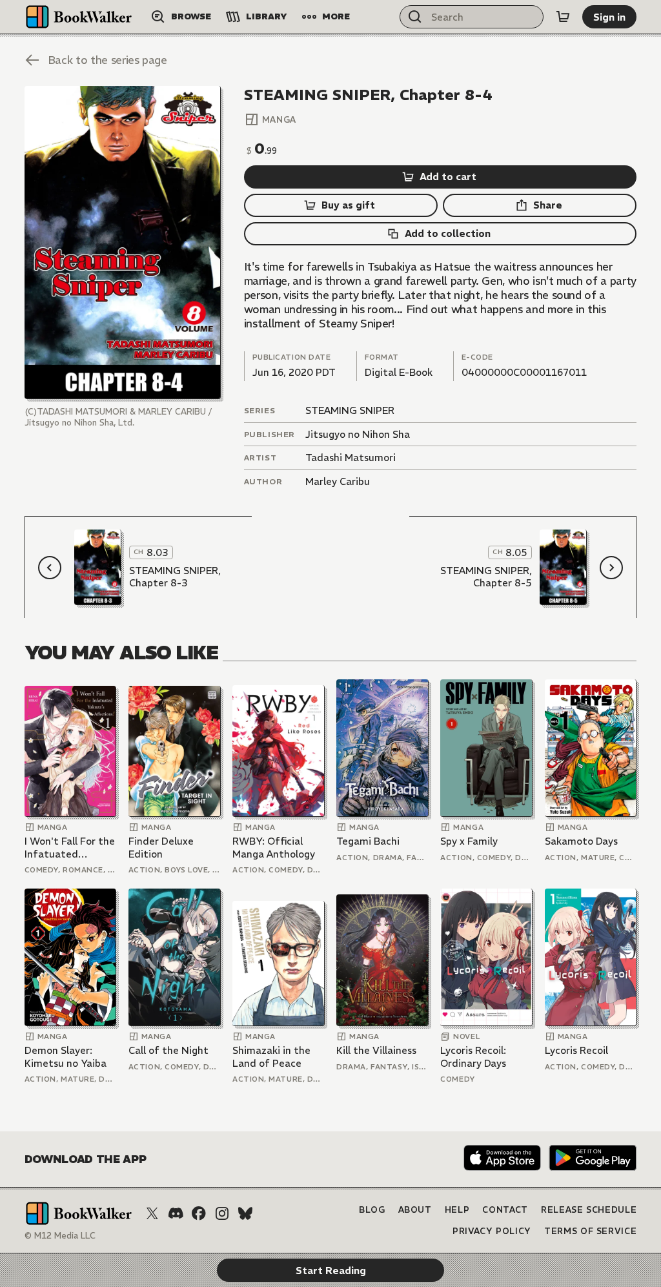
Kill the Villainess (376, 1050)
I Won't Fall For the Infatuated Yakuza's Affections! (70, 847)
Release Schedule (588, 1210)
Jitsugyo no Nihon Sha (357, 434)
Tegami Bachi (368, 841)
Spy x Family (469, 841)
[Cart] (563, 17)
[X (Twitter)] (152, 1213)
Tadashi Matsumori (350, 457)
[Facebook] (199, 1213)
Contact (505, 1210)
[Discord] (175, 1213)
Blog (372, 1210)
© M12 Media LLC (60, 1235)
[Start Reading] (123, 242)
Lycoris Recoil (576, 1050)
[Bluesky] (245, 1213)
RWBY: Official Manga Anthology (273, 847)
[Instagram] (222, 1213)
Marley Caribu (337, 481)
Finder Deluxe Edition (161, 847)
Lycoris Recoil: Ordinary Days (473, 1056)
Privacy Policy (492, 1231)
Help (457, 1210)
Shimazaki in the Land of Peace (271, 1056)
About (415, 1210)
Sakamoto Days (581, 841)
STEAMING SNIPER (349, 410)
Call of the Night (168, 1050)
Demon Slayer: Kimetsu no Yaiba (66, 1056)
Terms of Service (590, 1231)
